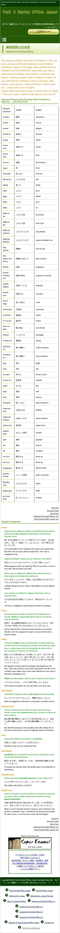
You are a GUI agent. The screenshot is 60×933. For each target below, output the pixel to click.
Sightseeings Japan (17, 896)
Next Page (54, 514)
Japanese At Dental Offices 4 (31, 917)
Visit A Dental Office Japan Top (46, 519)
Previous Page (53, 511)
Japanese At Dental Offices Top (46, 516)
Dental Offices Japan (44, 891)
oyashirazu (7, 468)
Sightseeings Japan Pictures (41, 896)
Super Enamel (30, 843)
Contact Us (49, 923)
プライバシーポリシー (31, 928)
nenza (5, 140)
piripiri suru (7, 491)
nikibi (5, 196)
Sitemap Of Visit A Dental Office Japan (23, 923)
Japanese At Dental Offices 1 (43, 901)
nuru (4, 363)
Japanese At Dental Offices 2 (31, 907)
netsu (5, 168)
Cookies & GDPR (43, 32)
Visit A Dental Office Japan (30, 14)
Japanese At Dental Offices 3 (31, 912)
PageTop (55, 508)
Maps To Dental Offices (16, 901)
